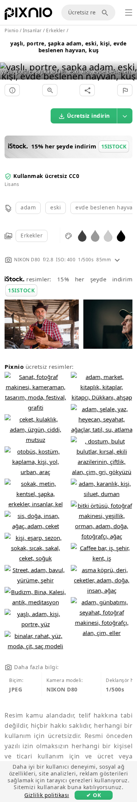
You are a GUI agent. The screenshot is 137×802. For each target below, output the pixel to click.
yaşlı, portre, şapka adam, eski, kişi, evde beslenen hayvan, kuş (68, 47)
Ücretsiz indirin (88, 115)
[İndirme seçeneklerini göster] (124, 115)
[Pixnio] (28, 15)
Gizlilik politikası (46, 795)
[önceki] (8, 62)
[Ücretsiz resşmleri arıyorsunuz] (106, 12)
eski (55, 207)
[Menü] (129, 12)
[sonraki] (128, 62)
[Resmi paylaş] (87, 90)
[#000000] (121, 235)
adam (28, 207)
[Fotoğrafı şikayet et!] (124, 90)
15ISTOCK (21, 290)
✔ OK (93, 795)
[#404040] (82, 235)
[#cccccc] (108, 235)
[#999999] (95, 235)
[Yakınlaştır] (49, 90)
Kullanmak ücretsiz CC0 (46, 175)
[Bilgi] (12, 90)
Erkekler (32, 235)
